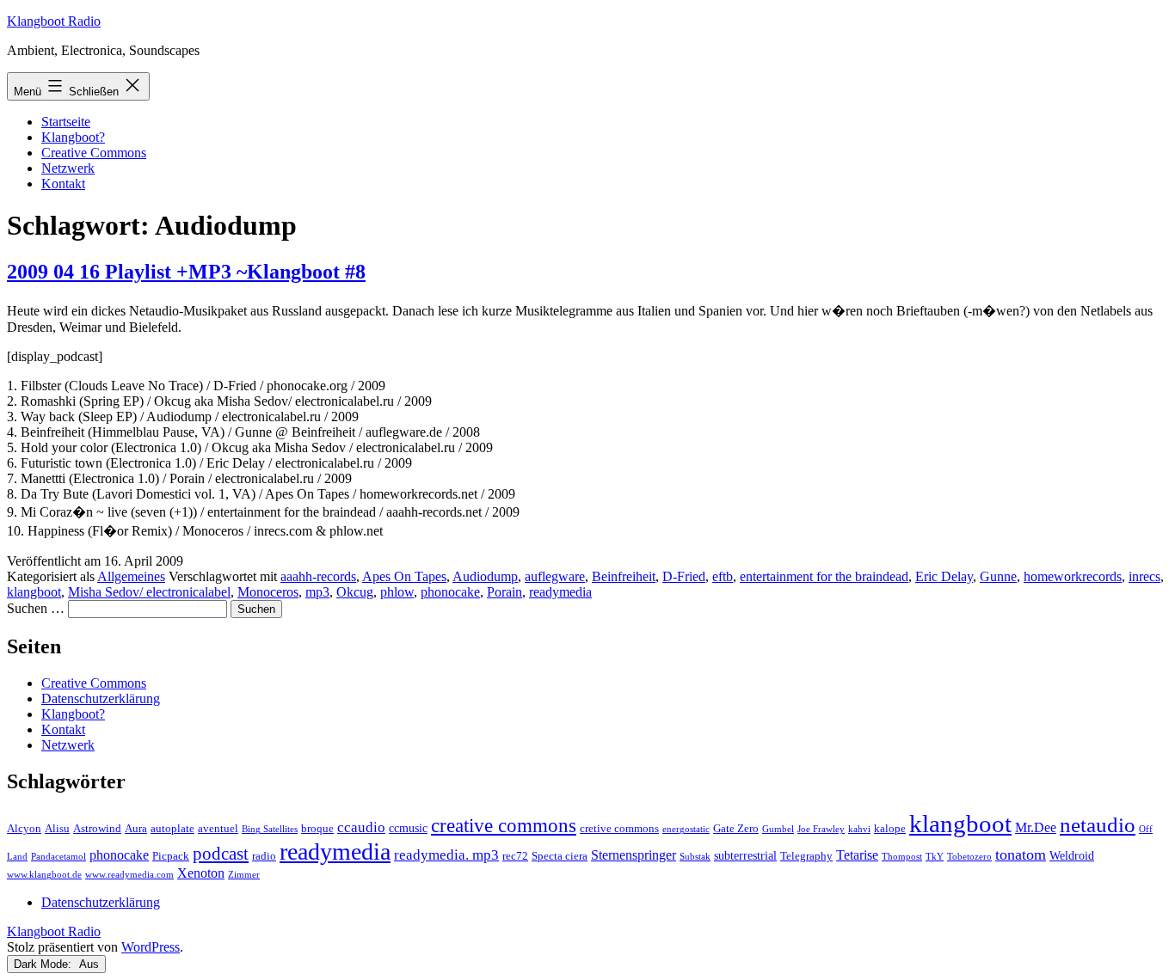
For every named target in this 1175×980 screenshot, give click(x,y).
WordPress (150, 947)
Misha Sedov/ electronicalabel (149, 592)
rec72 (515, 856)
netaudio (1097, 824)
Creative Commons (93, 152)
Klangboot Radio (54, 21)
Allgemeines (131, 576)
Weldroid (1071, 855)
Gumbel (778, 829)
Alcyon (24, 829)
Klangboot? (73, 137)
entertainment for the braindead (824, 576)
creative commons (503, 825)
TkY (935, 856)
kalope (890, 829)
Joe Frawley (821, 829)
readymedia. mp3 (446, 855)
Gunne (998, 576)
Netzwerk (68, 168)
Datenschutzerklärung (100, 698)
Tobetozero (969, 856)
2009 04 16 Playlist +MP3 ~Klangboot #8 (186, 271)
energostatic (686, 829)
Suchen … (36, 608)
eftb (722, 576)
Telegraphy (806, 856)
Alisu (57, 829)
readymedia (560, 592)
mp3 (317, 592)
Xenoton (201, 873)
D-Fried (683, 576)
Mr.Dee (1035, 827)
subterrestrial (745, 855)
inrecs (1144, 576)
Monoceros (267, 592)
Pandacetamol (58, 856)
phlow (397, 592)
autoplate (172, 829)
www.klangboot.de (44, 874)
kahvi (859, 829)
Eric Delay (944, 576)
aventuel (218, 829)
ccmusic (408, 828)
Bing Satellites (270, 829)
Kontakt (63, 183)
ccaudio (361, 827)
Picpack (170, 856)
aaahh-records (318, 576)
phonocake (450, 592)
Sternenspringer (633, 855)
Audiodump (485, 576)
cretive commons (619, 829)
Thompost (902, 856)
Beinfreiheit (623, 576)
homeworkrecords (1073, 576)
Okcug (354, 592)
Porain (504, 592)
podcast (221, 853)
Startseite (65, 121)
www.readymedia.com (129, 874)
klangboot (34, 592)
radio (264, 856)
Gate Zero (736, 829)
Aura (136, 829)
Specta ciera (560, 856)
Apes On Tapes (404, 576)
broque (317, 829)
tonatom (1020, 854)
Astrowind (97, 829)
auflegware (555, 576)
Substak (695, 856)
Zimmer (244, 874)
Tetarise (857, 855)
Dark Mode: (44, 964)
